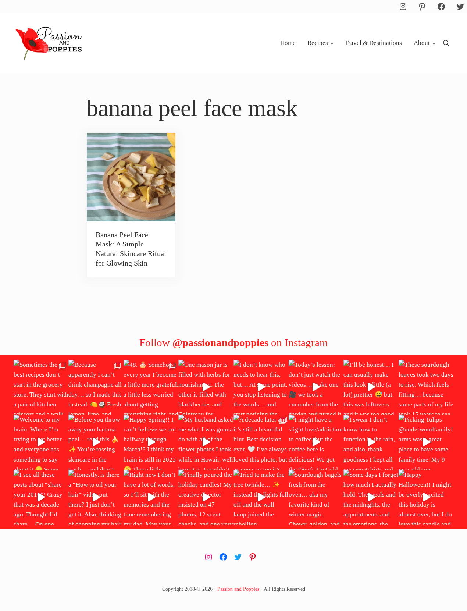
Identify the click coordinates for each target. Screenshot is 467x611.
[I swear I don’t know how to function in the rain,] (371, 442)
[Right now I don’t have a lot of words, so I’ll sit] (151, 497)
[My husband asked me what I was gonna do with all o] (206, 442)
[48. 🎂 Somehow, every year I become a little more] (151, 387)
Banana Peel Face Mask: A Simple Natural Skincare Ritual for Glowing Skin (131, 249)
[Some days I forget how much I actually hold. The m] (371, 497)
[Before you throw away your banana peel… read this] (96, 442)
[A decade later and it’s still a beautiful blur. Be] (261, 442)
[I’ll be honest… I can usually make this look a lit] (371, 387)
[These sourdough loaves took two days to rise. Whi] (426, 387)
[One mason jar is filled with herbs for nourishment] (206, 387)
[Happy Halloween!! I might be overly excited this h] (426, 497)
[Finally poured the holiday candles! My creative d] (206, 497)
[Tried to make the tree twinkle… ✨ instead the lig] (261, 497)
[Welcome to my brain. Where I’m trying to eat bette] (41, 442)
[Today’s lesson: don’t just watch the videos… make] (316, 387)
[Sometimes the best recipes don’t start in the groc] (41, 387)
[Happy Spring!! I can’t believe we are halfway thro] (151, 442)
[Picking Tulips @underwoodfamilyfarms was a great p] (426, 442)
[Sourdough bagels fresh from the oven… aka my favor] (316, 497)
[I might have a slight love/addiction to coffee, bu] (316, 442)
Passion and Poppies (238, 589)
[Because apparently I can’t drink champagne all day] (96, 387)
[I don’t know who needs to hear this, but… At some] (261, 387)
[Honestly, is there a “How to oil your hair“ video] (96, 497)
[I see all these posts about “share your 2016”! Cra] (41, 497)
